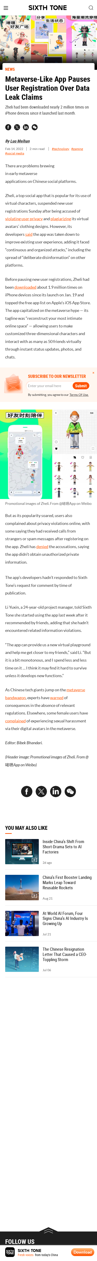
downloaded (25, 287)
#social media (14, 153)
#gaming (77, 149)
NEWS (10, 69)
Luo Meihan (20, 141)
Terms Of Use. (79, 395)
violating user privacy (24, 218)
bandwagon (15, 697)
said (28, 234)
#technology (60, 149)
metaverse (76, 689)
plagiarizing (61, 218)
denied (42, 546)
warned (56, 697)
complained (15, 721)
